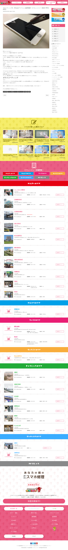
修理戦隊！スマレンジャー (34, 547)
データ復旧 (14, 531)
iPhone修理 (5, 91)
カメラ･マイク (14, 528)
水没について (54, 96)
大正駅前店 (54, 90)
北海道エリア (56, 29)
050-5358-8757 (19, 377)
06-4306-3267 (18, 276)
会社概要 (54, 520)
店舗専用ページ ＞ (59, 194)
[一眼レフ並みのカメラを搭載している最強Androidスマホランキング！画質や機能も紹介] (42, 149)
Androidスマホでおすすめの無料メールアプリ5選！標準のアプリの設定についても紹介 (26, 140)
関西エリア (56, 36)
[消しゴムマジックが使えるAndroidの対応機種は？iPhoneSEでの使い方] (57, 134)
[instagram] (35, 543)
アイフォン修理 (10, 91)
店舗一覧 (39, 2)
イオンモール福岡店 (56, 63)
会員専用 (54, 516)
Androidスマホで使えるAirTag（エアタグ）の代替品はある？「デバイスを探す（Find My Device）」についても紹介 (42, 141)
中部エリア (56, 33)
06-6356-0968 (18, 204)
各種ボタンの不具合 (56, 88)
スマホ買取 (54, 73)
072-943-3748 (18, 228)
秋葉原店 (54, 102)
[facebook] (31, 543)
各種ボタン (14, 524)
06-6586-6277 (18, 216)
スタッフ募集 (54, 524)
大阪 (27, 91)
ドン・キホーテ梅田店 (56, 75)
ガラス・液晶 (13, 513)
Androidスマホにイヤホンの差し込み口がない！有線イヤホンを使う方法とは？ (57, 155)
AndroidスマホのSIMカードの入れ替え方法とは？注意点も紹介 (10, 155)
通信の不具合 (54, 106)
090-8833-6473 (19, 457)
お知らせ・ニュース (56, 61)
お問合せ (62, 2)
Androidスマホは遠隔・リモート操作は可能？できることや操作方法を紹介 (26, 155)
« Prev (5, 95)
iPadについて (54, 49)
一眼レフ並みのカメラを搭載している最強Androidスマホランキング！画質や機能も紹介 (42, 155)
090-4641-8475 (19, 286)
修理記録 (54, 84)
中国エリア (56, 38)
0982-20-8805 (18, 420)
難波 (29, 91)
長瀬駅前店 (54, 110)
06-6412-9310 (18, 264)
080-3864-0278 (19, 239)
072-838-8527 (18, 252)
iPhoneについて (55, 51)
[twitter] (33, 543)
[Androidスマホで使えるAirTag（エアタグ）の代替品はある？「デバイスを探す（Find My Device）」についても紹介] (42, 134)
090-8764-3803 (19, 331)
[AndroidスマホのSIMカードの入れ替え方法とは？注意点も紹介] (10, 149)
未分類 (53, 94)
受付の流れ (34, 513)
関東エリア (56, 31)
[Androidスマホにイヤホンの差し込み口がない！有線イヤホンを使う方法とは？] (57, 149)
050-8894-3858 (19, 430)
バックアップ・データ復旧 (57, 77)
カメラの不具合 (55, 67)
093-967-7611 (18, 401)
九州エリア (56, 40)
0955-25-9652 (18, 389)
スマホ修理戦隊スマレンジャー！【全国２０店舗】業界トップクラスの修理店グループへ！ (34, 545)
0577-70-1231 (18, 341)
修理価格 (28, 2)
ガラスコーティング (56, 69)
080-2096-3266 (19, 194)
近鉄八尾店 (54, 104)
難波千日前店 (12, 11)
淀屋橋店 (54, 98)
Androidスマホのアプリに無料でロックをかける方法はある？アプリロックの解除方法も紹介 (10, 140)
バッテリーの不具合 (56, 79)
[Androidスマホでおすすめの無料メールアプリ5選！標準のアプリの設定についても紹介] (26, 134)
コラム (53, 71)
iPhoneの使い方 (55, 55)
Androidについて (55, 46)
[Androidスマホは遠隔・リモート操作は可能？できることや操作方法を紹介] (26, 149)
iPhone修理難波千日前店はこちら (10, 88)
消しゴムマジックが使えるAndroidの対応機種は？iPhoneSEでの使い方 (57, 140)
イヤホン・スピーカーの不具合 (58, 65)
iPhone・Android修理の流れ (51, 2)
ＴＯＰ (16, 2)
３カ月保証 (34, 520)
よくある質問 (34, 524)
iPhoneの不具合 (55, 53)
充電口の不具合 (55, 86)
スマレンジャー (20, 91)
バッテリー (14, 516)
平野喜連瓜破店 (55, 92)
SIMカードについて (56, 59)
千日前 (25, 91)
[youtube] (37, 543)
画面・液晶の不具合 (56, 100)
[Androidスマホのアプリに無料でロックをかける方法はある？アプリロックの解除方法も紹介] (10, 134)
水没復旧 (13, 520)
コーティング (15, 91)
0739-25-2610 (18, 296)
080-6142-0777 (19, 359)
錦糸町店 (54, 108)
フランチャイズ (54, 513)
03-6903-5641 (18, 314)
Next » (47, 95)
